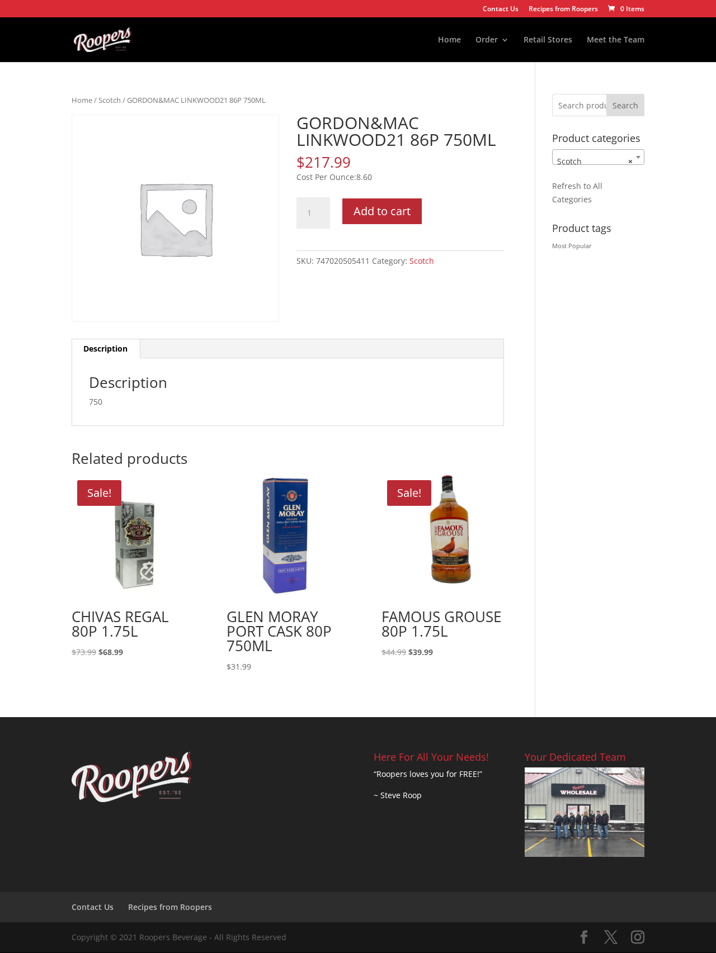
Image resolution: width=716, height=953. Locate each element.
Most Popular (572, 246)
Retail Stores (548, 40)
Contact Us (501, 9)
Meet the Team (615, 40)
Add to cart (382, 211)
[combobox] (598, 157)
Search (625, 105)
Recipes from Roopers (563, 9)
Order (486, 40)
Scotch (109, 100)
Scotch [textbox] (595, 161)
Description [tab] (105, 348)
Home (449, 40)
